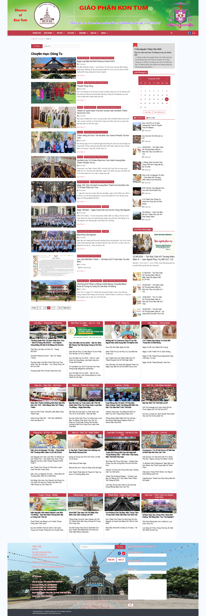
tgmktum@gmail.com (46, 562)
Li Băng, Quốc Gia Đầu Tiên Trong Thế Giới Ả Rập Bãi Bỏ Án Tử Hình (152, 164)
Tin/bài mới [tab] (140, 118)
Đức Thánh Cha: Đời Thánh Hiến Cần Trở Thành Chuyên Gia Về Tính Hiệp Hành (120, 359)
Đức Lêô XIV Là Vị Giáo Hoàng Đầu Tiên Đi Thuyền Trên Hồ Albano (152, 125)
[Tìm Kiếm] (171, 33)
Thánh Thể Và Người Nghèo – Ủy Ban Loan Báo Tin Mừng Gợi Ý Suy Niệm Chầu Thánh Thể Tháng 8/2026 (121, 478)
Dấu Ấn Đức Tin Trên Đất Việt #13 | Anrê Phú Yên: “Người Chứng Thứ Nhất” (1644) (157, 458)
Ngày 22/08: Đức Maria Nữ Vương (155, 347)
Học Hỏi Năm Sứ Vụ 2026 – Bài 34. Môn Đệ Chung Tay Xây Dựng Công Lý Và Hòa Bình (85, 345)
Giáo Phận (48, 33)
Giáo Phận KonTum (83, 58)
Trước (34, 308)
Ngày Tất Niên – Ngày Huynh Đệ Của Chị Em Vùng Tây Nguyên (103, 210)
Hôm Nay (148, 112)
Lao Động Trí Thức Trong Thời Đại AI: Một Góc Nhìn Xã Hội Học (157, 529)
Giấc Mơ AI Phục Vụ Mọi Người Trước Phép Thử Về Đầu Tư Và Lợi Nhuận (85, 353)
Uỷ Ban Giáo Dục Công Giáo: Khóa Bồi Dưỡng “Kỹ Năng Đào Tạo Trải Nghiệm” (158, 516)
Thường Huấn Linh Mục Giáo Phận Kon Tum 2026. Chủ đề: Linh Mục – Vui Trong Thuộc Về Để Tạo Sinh (47, 364)
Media (103, 33)
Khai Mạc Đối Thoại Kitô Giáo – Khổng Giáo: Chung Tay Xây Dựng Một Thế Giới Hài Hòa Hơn (122, 463)
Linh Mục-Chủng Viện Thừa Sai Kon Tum (102, 58)
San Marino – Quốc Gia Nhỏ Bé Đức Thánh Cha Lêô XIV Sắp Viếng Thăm (152, 214)
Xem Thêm (80, 75)
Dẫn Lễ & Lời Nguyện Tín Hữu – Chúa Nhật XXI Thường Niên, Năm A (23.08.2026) (153, 177)
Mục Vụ (93, 33)
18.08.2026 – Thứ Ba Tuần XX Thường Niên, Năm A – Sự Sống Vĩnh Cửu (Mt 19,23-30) (153, 311)
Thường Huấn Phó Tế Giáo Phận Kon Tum (46, 371)
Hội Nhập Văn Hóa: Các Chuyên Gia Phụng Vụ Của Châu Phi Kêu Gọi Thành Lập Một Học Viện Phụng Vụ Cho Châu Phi (47, 482)
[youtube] (195, 33)
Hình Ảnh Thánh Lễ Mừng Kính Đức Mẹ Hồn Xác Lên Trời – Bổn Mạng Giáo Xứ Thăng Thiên (48, 405)
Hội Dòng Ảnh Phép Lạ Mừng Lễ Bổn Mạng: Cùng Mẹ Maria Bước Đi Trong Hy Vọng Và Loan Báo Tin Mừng (101, 285)
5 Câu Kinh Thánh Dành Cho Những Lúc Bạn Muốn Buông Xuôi (84, 451)
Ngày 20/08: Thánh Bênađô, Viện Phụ (156, 362)
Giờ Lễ (121, 560)
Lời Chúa (70, 33)
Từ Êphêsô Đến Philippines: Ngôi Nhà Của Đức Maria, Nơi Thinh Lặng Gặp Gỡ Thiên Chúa (158, 465)
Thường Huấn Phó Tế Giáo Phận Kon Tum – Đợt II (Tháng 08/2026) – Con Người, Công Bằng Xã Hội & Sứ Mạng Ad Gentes (47, 342)
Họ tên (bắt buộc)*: (135, 552)
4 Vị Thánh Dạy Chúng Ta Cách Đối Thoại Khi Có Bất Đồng (152, 201)
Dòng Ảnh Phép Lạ (83, 280)
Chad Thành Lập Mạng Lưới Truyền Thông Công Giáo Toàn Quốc (46, 522)
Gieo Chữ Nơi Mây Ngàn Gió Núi (117, 347)
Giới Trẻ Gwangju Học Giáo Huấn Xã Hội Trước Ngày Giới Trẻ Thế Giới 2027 (157, 408)
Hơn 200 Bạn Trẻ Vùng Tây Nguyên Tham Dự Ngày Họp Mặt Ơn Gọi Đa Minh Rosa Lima (122, 366)
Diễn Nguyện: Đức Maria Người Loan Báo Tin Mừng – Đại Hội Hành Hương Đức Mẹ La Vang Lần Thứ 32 (47, 514)
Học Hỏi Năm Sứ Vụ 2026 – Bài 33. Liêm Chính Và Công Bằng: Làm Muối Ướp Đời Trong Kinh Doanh (84, 360)
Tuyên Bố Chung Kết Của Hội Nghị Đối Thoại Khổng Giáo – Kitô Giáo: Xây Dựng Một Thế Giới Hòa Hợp (122, 454)
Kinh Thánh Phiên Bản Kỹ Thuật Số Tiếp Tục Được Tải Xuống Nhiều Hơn (85, 473)
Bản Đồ (111, 560)
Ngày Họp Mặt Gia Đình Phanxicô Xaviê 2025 (96, 61)
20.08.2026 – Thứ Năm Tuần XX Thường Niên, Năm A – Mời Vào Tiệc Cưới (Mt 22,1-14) (152, 150)
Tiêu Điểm (105, 206)
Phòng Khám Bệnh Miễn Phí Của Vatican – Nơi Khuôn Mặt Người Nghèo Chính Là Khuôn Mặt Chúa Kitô (121, 420)
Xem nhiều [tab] (151, 118)
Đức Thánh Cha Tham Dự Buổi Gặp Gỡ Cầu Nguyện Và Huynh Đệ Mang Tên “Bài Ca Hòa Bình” (122, 521)
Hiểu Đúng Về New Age (77, 463)
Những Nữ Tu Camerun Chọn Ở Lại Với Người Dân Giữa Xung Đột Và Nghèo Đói (122, 341)
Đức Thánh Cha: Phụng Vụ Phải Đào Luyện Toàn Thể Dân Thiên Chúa (46, 468)
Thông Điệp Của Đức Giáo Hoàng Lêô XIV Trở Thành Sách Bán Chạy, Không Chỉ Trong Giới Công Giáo (84, 521)
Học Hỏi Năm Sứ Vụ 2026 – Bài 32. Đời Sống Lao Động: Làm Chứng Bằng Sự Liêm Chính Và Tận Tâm (85, 375)
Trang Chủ (37, 33)
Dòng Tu (80, 82)
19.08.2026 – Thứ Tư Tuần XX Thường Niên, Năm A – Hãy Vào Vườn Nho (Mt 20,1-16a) (153, 300)
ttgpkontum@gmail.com (55, 567)
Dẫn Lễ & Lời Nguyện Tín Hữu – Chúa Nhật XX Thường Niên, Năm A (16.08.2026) (47, 475)
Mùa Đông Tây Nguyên (86, 235)
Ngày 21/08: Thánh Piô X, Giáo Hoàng (156, 352)
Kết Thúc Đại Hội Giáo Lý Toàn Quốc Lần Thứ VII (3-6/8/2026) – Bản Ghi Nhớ (84, 413)
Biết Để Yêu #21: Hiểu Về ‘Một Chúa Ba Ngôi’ (85, 468)
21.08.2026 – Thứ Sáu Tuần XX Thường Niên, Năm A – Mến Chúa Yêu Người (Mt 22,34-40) (152, 276)
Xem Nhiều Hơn (159, 112)
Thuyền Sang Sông (85, 86)
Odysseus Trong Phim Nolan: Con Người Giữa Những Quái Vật (157, 473)
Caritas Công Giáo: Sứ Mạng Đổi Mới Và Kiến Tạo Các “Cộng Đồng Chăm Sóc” (120, 413)
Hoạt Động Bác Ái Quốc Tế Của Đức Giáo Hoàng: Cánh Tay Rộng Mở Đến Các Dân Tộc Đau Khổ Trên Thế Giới (122, 405)
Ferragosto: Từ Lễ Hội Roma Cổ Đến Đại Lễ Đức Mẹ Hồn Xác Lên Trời (158, 451)
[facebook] (190, 33)
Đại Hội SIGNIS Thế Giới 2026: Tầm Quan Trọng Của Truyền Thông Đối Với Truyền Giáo (47, 529)
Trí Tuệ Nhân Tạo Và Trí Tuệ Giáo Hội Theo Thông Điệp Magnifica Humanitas (84, 368)
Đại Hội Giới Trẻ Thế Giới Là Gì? (155, 403)
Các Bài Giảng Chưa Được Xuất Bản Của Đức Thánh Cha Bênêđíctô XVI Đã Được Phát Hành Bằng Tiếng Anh (84, 530)
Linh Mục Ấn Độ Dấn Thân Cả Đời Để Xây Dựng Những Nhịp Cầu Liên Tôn (121, 486)
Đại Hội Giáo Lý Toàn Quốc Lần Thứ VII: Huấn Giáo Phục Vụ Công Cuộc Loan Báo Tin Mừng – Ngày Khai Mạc (85, 405)
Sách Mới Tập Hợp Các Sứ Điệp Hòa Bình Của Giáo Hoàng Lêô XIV (83, 513)
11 (53, 308)
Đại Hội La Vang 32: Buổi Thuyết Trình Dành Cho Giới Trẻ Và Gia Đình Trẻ (158, 415)
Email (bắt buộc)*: (135, 561)
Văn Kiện (82, 33)
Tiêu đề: (131, 569)
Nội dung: (131, 578)
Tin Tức (59, 33)
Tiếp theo (66, 308)
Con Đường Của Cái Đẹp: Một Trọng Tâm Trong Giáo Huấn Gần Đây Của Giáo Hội (122, 513)
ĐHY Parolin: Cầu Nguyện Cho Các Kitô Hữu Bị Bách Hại (153, 189)
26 (60, 308)
